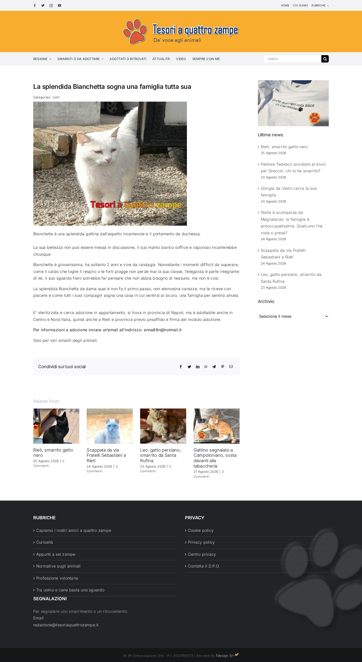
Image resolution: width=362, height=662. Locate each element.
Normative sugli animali (58, 566)
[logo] (181, 17)
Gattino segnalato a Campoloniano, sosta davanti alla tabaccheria (215, 458)
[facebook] (34, 5)
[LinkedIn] (198, 367)
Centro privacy (202, 554)
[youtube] (59, 5)
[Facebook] (181, 367)
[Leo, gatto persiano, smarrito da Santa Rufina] (163, 425)
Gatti (56, 97)
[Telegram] (214, 367)
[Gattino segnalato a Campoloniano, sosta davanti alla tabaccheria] (217, 425)
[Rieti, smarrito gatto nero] (56, 425)
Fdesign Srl (225, 656)
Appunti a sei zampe (55, 554)
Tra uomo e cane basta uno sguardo (70, 589)
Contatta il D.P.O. (204, 566)
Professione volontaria (57, 578)
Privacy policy (201, 542)
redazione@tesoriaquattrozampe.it (66, 624)
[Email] (231, 367)
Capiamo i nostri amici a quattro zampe (73, 530)
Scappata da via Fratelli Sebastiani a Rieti (106, 455)
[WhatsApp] (206, 367)
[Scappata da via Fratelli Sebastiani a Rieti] (110, 425)
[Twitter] (189, 367)
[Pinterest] (222, 367)
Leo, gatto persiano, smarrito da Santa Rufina (160, 455)
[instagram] (51, 5)
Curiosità (44, 542)
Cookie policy (201, 530)
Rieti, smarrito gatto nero (284, 146)
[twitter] (43, 5)
